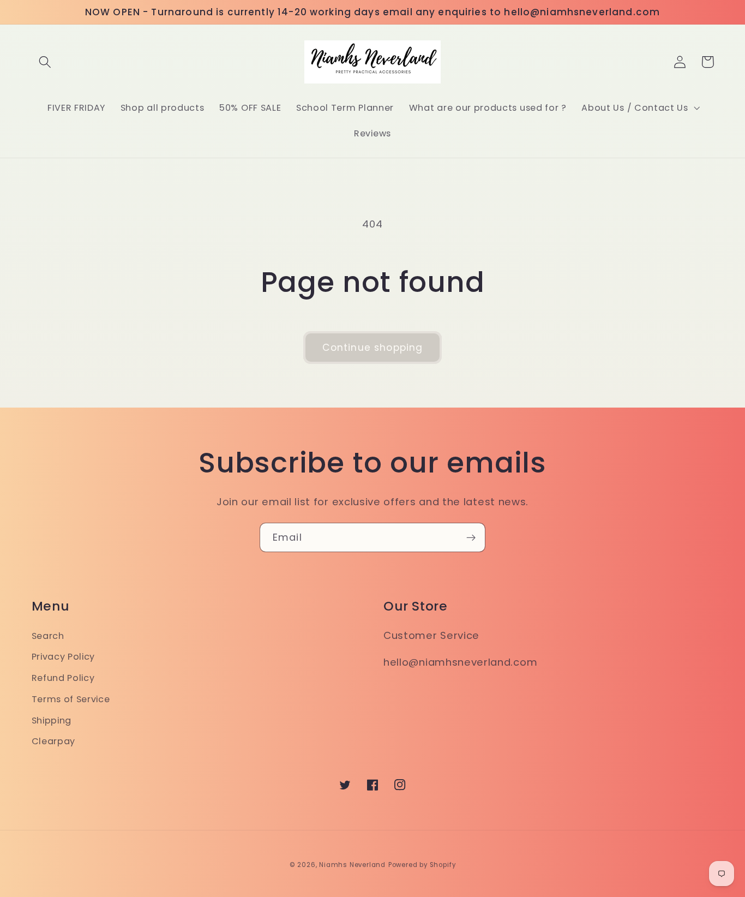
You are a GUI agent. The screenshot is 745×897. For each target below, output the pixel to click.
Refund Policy (63, 678)
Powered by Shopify (422, 864)
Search (48, 636)
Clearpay (54, 741)
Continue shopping (372, 347)
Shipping (52, 720)
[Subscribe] (471, 537)
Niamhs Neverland (352, 864)
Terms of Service (71, 699)
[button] (45, 62)
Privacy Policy (63, 656)
